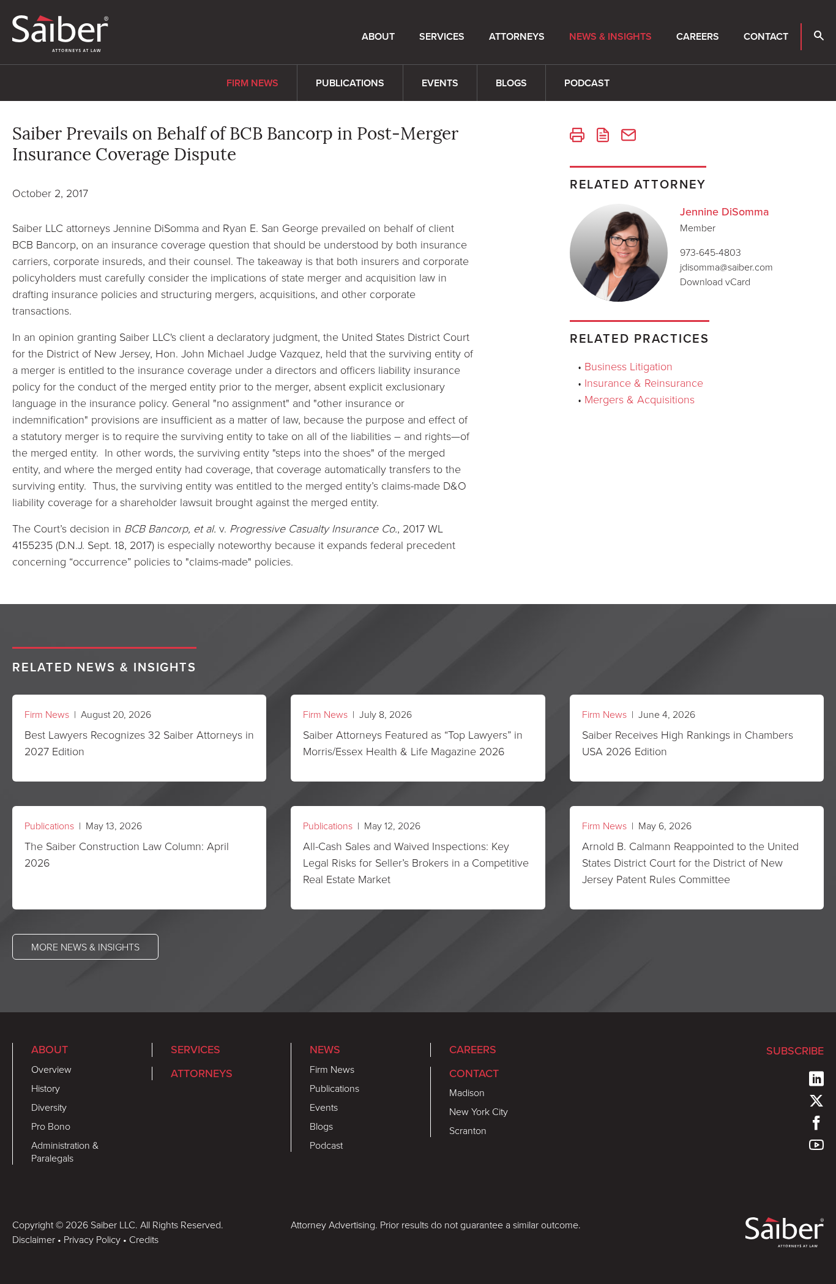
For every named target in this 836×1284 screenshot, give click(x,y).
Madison (467, 1092)
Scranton (468, 1130)
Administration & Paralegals (65, 1151)
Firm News (252, 83)
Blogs (511, 83)
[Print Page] (577, 136)
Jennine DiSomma (724, 212)
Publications (350, 83)
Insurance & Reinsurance (643, 382)
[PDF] (603, 136)
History (45, 1088)
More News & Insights (85, 947)
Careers (697, 36)
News (325, 1050)
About (378, 36)
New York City (478, 1111)
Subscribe (795, 1051)
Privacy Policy (92, 1239)
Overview (51, 1069)
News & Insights (610, 36)
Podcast (587, 83)
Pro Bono (50, 1126)
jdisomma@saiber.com (726, 267)
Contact (766, 36)
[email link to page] (628, 136)
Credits (144, 1239)
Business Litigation (628, 366)
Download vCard (715, 281)
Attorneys (517, 36)
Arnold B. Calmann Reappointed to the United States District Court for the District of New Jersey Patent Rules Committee (690, 862)
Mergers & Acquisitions (639, 399)
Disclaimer (33, 1239)
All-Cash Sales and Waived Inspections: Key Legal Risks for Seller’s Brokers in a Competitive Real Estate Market (416, 862)
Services (442, 36)
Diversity (49, 1107)
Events (440, 83)
